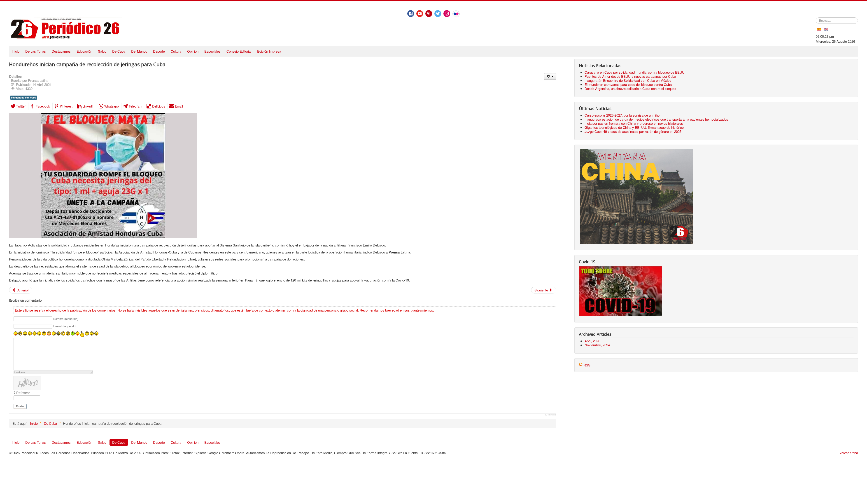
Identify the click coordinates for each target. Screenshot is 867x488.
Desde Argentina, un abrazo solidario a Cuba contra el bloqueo (630, 88)
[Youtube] (419, 13)
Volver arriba (848, 452)
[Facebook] (410, 13)
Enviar (20, 406)
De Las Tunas (35, 51)
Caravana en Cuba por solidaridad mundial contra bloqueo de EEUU (635, 72)
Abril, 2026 (592, 340)
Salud (102, 51)
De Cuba (118, 51)
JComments (550, 415)
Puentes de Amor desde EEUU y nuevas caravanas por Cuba (630, 76)
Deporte (159, 51)
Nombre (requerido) (65, 319)
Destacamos (61, 51)
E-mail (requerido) (64, 326)
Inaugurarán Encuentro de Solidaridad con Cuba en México (628, 80)
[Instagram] (446, 13)
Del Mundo (139, 51)
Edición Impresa (269, 51)
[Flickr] (456, 13)
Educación (84, 51)
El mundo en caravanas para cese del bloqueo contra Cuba (628, 84)
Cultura (176, 51)
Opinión (192, 51)
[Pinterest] (428, 13)
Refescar (23, 393)
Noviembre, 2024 (597, 345)
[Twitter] (437, 13)
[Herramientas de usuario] (550, 76)
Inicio (15, 51)
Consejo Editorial (238, 51)
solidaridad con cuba (23, 97)
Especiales (212, 51)
